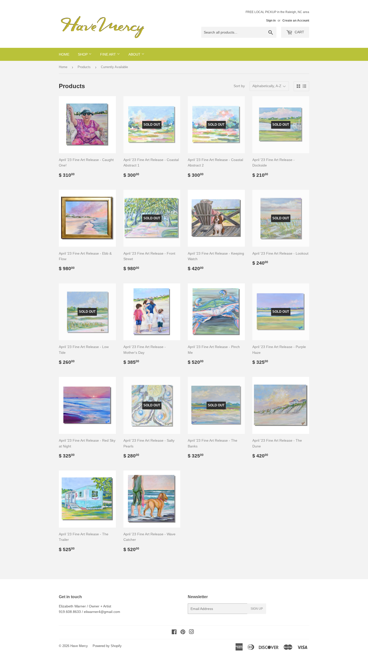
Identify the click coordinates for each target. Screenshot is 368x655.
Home (63, 67)
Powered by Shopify (107, 646)
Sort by (239, 86)
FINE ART (108, 54)
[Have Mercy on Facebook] (174, 632)
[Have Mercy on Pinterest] (183, 632)
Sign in (271, 20)
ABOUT (134, 54)
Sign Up (257, 608)
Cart (299, 32)
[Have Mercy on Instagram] (191, 632)
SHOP (83, 54)
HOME (64, 54)
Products (84, 67)
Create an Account (295, 20)
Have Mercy (79, 646)
